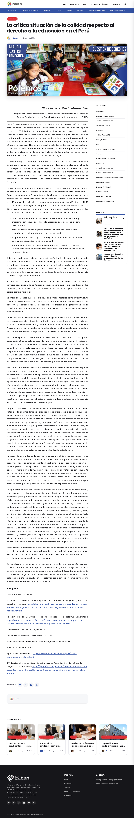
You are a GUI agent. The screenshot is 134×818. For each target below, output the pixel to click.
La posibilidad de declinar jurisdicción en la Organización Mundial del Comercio (113, 257)
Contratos (100, 163)
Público (80, 11)
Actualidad (100, 111)
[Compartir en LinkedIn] (31, 684)
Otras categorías (118, 11)
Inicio (64, 4)
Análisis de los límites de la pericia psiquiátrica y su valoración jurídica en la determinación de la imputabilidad (114, 246)
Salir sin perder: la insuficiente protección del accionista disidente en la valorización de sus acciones (114, 221)
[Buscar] (125, 4)
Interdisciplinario (31, 11)
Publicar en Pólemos (99, 4)
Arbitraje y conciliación (104, 121)
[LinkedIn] (24, 803)
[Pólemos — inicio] (14, 4)
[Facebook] (9, 803)
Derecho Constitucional (105, 201)
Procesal (48, 11)
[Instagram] (19, 803)
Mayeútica (13, 11)
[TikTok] (34, 803)
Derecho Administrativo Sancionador (109, 178)
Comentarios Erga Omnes (105, 149)
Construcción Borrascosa (105, 159)
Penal (69, 11)
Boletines (99, 130)
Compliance (100, 154)
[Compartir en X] (25, 684)
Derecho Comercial (103, 196)
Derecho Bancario (102, 192)
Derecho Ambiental (103, 187)
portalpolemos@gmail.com (111, 780)
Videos (85, 4)
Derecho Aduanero (103, 182)
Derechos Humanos (97, 11)
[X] (14, 803)
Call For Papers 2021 (103, 135)
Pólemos (15, 38)
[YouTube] (29, 803)
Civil (59, 11)
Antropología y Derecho (105, 116)
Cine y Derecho (102, 140)
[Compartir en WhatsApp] (37, 684)
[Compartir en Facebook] (20, 684)
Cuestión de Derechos (104, 168)
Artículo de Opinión (103, 126)
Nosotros (74, 4)
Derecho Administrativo (105, 173)
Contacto (116, 4)
